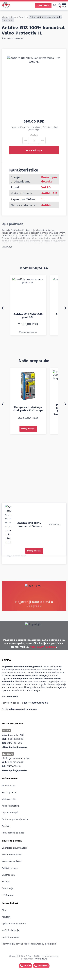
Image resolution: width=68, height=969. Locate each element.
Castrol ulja (8, 874)
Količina (34, 135)
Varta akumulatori (12, 861)
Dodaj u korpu (34, 150)
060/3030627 (15, 762)
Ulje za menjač (10, 812)
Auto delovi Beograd (43, 646)
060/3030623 (15, 739)
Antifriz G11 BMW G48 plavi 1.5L (28, 315)
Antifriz (22, 17)
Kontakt (6, 916)
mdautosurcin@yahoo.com (23, 709)
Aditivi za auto (10, 868)
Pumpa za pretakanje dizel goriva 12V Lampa (28, 409)
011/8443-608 (14, 742)
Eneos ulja (7, 888)
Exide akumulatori (12, 854)
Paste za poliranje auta (15, 819)
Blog (4, 910)
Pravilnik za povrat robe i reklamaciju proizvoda (29, 943)
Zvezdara (43, 966)
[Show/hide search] (54, 5)
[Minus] (25, 140)
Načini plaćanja (10, 930)
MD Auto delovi (9, 17)
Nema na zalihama (28, 332)
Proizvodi (43, 5)
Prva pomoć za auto (13, 832)
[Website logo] (6, 5)
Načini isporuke (10, 937)
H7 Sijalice (8, 895)
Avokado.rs (41, 958)
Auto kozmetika (10, 805)
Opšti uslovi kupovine (14, 923)
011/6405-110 (14, 766)
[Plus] (42, 140)
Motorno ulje (9, 799)
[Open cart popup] (59, 5)
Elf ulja (6, 881)
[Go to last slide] (2, 307)
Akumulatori (9, 785)
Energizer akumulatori (14, 847)
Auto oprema (9, 792)
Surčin (27, 966)
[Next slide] (65, 307)
